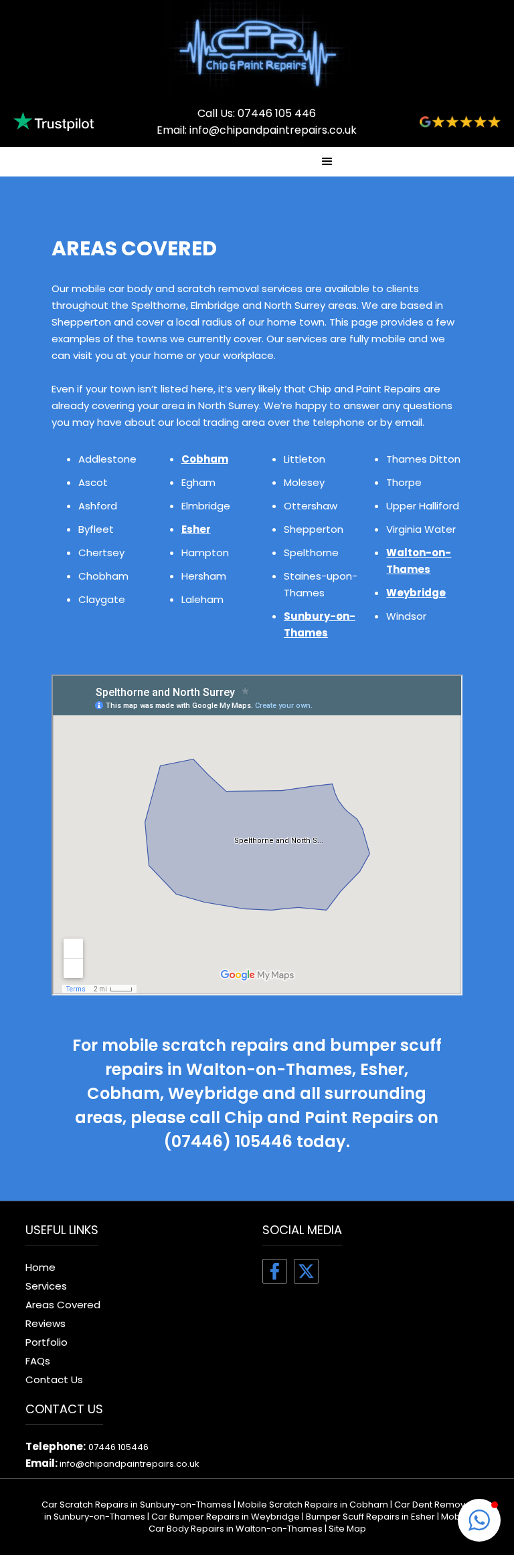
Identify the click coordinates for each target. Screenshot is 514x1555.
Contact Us (54, 1379)
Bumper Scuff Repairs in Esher (370, 1516)
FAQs (37, 1361)
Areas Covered (62, 1305)
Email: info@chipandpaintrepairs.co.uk (257, 130)
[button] (327, 161)
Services (46, 1286)
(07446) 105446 (227, 1141)
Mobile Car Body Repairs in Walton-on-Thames (309, 1522)
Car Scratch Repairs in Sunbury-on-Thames (136, 1504)
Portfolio (46, 1342)
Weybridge (416, 593)
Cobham (204, 459)
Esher (196, 529)
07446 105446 (118, 1447)
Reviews (45, 1323)
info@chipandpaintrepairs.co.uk (129, 1463)
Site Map (347, 1528)
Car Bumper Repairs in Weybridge (225, 1516)
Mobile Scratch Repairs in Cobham (313, 1504)
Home (40, 1267)
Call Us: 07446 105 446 (256, 113)
